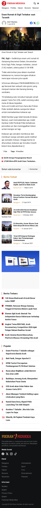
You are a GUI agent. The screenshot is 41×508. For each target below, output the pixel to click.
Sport (23, 467)
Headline (16, 228)
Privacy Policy (7, 493)
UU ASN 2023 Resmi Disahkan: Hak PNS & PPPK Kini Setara (25, 211)
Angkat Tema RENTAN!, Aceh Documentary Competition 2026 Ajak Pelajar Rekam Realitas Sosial (21, 327)
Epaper (4, 490)
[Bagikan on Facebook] (31, 23)
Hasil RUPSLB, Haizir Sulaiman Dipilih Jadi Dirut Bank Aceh (25, 184)
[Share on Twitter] (34, 23)
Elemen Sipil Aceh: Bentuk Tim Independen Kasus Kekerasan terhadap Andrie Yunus (22, 316)
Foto (23, 470)
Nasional (35, 8)
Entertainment (26, 473)
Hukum (20, 8)
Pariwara (24, 477)
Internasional (26, 463)
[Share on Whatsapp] (38, 23)
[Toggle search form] (34, 3)
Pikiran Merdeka (16, 3)
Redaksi (4, 486)
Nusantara (17, 215)
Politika (13, 8)
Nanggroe (5, 8)
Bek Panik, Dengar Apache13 (18, 358)
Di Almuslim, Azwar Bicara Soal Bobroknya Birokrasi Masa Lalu (25, 225)
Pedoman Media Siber (10, 500)
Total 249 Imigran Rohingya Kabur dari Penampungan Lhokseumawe (24, 238)
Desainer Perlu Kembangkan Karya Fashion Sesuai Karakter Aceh (25, 197)
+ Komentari (33, 169)
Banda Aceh (17, 188)
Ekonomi (27, 8)
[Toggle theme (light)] (38, 3)
